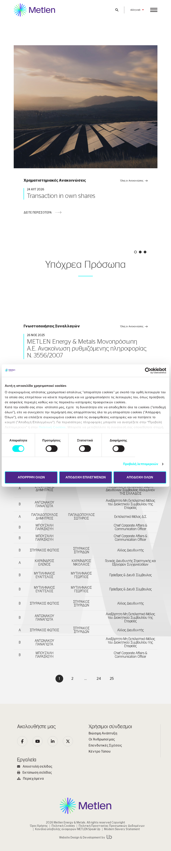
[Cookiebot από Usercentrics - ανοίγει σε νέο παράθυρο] (148, 370)
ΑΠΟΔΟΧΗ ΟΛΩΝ (140, 477)
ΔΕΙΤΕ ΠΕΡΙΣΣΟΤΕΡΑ (38, 212)
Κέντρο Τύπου (100, 751)
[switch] (52, 448)
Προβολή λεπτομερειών (140, 464)
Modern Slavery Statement (122, 829)
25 (112, 679)
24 (99, 679)
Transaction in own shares (61, 196)
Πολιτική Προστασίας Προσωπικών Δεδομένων (112, 826)
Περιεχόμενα (33, 778)
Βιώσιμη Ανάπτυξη (103, 733)
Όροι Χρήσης (39, 826)
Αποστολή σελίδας (37, 766)
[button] (135, 252)
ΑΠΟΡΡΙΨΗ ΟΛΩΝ (31, 477)
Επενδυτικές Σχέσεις (105, 745)
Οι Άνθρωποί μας (102, 739)
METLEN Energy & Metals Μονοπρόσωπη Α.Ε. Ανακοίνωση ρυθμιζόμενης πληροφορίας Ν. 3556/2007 (86, 349)
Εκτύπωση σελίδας (37, 772)
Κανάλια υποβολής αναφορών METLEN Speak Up (67, 829)
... (85, 679)
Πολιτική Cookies (52, 427)
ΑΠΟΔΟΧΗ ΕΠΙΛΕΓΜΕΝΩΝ (85, 477)
